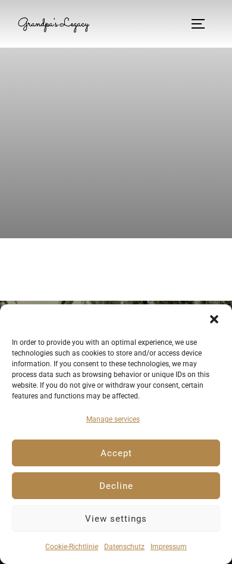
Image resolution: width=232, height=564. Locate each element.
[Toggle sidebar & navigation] (202, 24)
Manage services (113, 419)
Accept (116, 453)
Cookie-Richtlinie (71, 547)
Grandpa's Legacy (53, 24)
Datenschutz (124, 547)
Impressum (169, 547)
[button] (214, 319)
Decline (116, 486)
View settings (116, 518)
